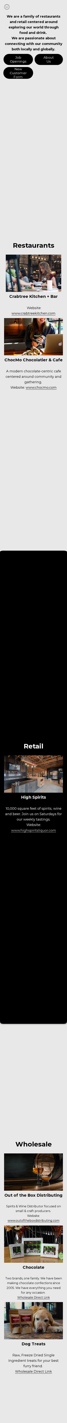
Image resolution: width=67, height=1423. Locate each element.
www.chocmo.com (41, 387)
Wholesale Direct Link (33, 1297)
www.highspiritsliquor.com (33, 830)
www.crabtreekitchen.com (33, 313)
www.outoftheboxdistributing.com (33, 1220)
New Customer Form (18, 73)
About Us (49, 59)
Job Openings (18, 59)
